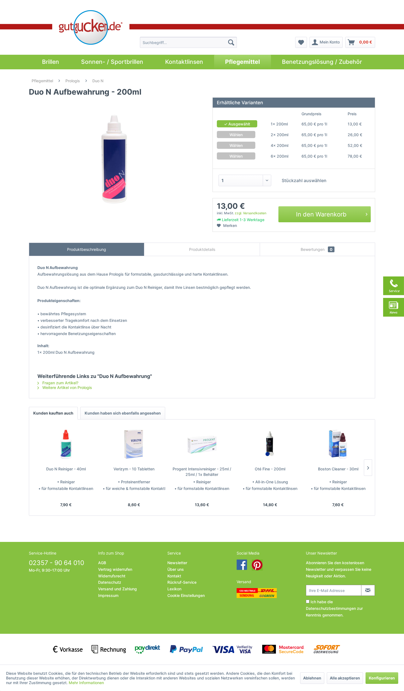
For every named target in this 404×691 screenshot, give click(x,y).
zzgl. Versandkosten (250, 213)
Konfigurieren (382, 678)
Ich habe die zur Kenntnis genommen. (334, 608)
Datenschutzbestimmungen (331, 608)
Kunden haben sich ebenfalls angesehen (123, 413)
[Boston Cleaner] (338, 444)
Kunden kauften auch (53, 413)
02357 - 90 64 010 (56, 563)
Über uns (175, 569)
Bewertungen (317, 249)
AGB (102, 562)
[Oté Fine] (270, 444)
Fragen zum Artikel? (59, 382)
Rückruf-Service (182, 582)
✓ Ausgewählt (237, 124)
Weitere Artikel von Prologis (66, 387)
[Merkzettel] (301, 42)
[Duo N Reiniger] (66, 444)
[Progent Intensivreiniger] (202, 444)
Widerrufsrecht (111, 576)
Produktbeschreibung (86, 249)
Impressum (108, 595)
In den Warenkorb (321, 214)
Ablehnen (312, 678)
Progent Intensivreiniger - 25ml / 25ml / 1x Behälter (202, 472)
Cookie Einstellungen (186, 595)
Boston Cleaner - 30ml (338, 469)
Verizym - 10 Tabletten (134, 469)
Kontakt (174, 576)
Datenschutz (109, 582)
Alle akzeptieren (345, 678)
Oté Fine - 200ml (270, 469)
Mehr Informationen (86, 682)
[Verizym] (134, 444)
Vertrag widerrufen (115, 569)
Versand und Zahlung (117, 588)
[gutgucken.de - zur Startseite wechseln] (90, 27)
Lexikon (174, 588)
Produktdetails (202, 249)
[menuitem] (188, 42)
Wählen (236, 134)
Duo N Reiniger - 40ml (66, 469)
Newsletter (177, 562)
